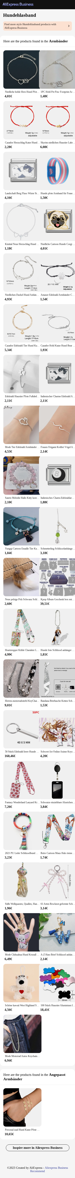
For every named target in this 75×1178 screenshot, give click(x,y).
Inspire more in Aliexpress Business (37, 1147)
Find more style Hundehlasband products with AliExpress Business (30, 26)
